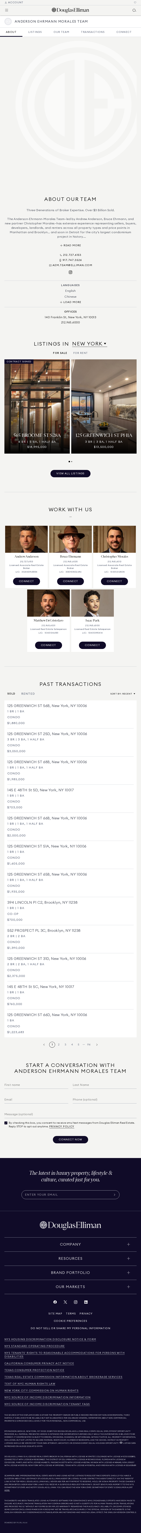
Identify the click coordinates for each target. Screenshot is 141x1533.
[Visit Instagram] (70, 272)
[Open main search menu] (134, 10)
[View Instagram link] (75, 1303)
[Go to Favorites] (135, 2)
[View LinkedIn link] (86, 1303)
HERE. (7, 1490)
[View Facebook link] (55, 1303)
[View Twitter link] (65, 1303)
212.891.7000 (52, 1431)
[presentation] (70, 411)
